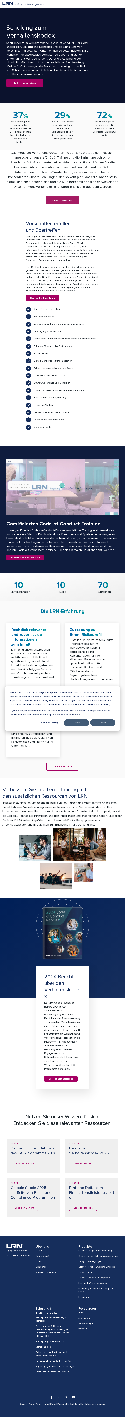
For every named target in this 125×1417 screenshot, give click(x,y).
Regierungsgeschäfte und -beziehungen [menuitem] (55, 1366)
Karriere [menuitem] (39, 1251)
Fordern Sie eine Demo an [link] (25, 557)
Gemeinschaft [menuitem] (42, 1256)
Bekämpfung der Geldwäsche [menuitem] (50, 1341)
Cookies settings (50, 722)
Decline (103, 722)
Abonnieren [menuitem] (84, 1318)
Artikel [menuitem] (81, 1312)
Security (23, 1404)
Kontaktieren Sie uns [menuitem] (46, 1272)
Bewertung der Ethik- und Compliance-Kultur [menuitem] (97, 1290)
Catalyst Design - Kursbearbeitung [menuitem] (95, 1251)
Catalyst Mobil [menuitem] (85, 1272)
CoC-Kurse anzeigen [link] (24, 83)
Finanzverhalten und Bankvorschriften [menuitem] (54, 1361)
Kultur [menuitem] (38, 1261)
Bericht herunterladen (61, 1079)
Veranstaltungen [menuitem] (86, 1323)
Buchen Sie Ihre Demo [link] (42, 298)
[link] (23, 4)
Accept (76, 722)
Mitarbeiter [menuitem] (41, 1267)
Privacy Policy (35, 1404)
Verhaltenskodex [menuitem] (44, 1347)
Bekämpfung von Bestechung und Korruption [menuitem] (52, 1319)
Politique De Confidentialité (70, 1404)
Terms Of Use (49, 1404)
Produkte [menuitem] (85, 1246)
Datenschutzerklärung (95, 1404)
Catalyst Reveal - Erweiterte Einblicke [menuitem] (96, 1267)
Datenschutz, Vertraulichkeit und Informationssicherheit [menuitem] (51, 1354)
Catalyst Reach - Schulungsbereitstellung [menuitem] (98, 1256)
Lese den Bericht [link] (24, 1163)
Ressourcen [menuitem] (87, 1308)
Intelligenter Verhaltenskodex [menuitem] (92, 1283)
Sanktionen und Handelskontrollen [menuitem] (52, 1372)
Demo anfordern (62, 200)
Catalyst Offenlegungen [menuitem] (89, 1261)
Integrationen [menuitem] (84, 1297)
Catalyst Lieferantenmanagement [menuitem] (94, 1278)
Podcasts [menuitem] (82, 1329)
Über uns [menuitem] (42, 1246)
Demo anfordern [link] (62, 766)
